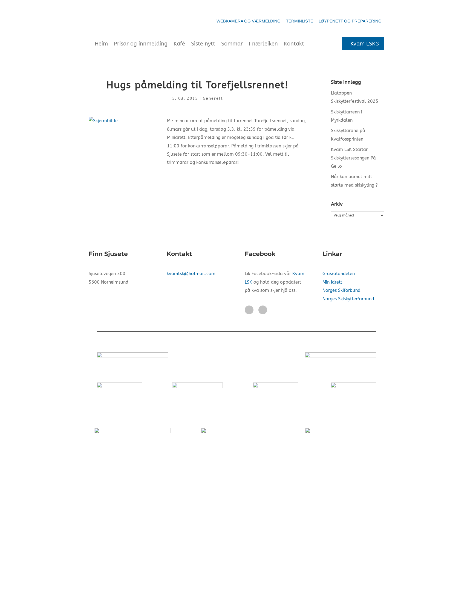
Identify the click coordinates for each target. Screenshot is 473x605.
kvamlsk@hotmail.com (191, 273)
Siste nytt (203, 44)
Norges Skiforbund (341, 290)
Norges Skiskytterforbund (348, 298)
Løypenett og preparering (350, 21)
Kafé (179, 44)
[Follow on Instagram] (262, 310)
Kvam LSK (362, 44)
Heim (101, 44)
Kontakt (294, 44)
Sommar (232, 44)
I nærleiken (263, 44)
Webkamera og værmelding (249, 21)
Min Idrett (332, 282)
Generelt (213, 98)
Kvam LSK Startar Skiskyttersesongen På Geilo (353, 158)
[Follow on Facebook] (249, 310)
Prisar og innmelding (141, 44)
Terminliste (299, 21)
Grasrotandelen (338, 273)
